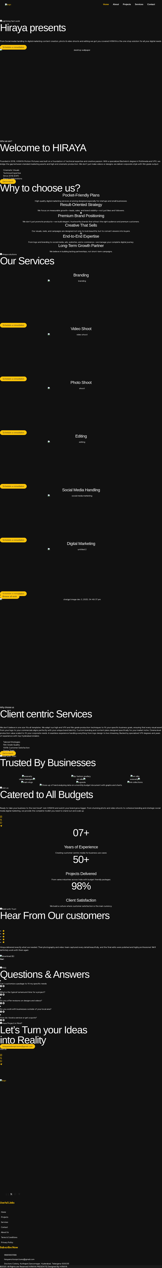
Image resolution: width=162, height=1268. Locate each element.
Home (106, 4)
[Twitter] (11, 1194)
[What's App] (15, 1194)
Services (139, 4)
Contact (151, 4)
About (116, 4)
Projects (127, 4)
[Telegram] (19, 1194)
